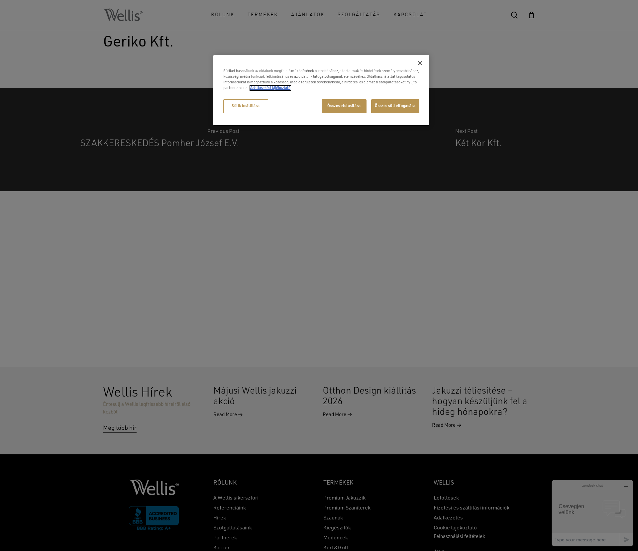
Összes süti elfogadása (395, 106)
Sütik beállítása (246, 106)
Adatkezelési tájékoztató (270, 88)
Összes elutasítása (344, 106)
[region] (321, 90)
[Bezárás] (420, 63)
